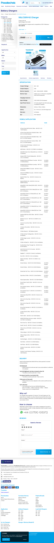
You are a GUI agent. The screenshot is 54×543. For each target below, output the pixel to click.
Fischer (37, 503)
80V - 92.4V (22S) (8, 30)
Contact (46, 6)
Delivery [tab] (43, 78)
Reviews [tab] (49, 78)
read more (21, 29)
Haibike (37, 502)
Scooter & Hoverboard (5, 512)
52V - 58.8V (20, 516)
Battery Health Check (34, 6)
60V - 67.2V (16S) (8, 26)
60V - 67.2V (20, 518)
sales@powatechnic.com (8, 476)
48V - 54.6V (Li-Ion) (5, 528)
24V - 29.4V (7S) (7, 21)
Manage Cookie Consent (23, 503)
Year (3, 66)
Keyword (4, 44)
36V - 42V (20, 513)
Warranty (20, 499)
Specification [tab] (23, 78)
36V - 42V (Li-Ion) (4, 527)
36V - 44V (38, 513)
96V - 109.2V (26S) (8, 32)
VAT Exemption (21, 500)
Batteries (4, 40)
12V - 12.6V (20, 510)
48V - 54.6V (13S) (8, 24)
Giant (37, 499)
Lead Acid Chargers (6, 34)
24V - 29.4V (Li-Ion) (5, 524)
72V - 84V (20, 519)
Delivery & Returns (22, 497)
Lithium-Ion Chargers (7, 18)
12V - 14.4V (38, 510)
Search (5, 72)
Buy (49, 37)
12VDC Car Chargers (7, 35)
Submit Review (44, 452)
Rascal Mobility (39, 505)
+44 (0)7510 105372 (7, 474)
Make (3, 55)
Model (3, 60)
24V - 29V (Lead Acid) (5, 525)
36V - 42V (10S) (7, 22)
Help (51, 6)
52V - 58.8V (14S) (8, 25)
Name (22, 429)
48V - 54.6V (20, 515)
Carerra (37, 497)
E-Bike (2, 510)
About (41, 6)
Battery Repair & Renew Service (7, 499)
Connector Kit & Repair (22, 6)
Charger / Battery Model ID (26, 522)
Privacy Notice (19, 536)
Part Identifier (8, 461)
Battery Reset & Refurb (7, 38)
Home (2, 6)
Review (23, 440)
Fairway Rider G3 (39, 506)
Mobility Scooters (4, 513)
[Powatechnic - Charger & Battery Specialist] (8, 3)
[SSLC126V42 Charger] (36, 58)
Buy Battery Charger (10, 6)
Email (26, 435)
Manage (25, 539)
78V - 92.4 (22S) (7, 29)
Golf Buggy (3, 515)
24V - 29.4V (20, 512)
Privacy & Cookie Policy (23, 502)
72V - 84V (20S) (7, 28)
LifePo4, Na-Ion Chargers (8, 39)
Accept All (6, 539)
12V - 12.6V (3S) (7, 19)
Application (5, 50)
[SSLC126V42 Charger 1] (35, 73)
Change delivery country (45, 44)
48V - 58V (38, 515)
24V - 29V (38, 512)
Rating (22, 425)
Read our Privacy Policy (27, 452)
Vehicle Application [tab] (34, 78)
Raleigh (37, 500)
